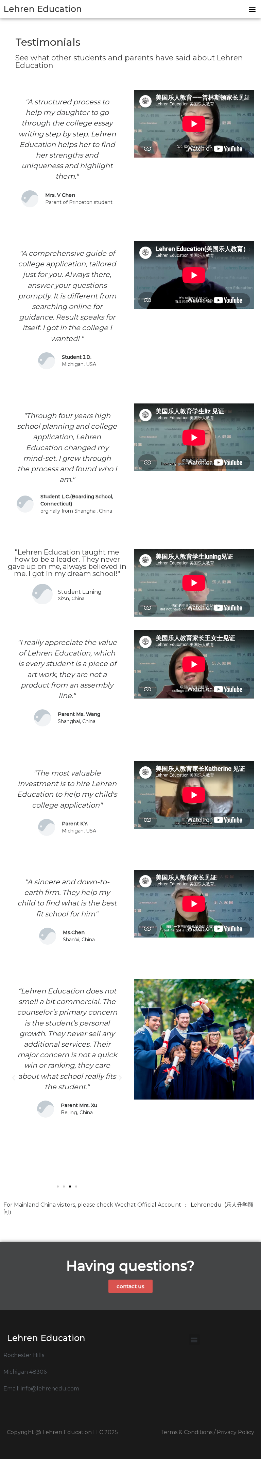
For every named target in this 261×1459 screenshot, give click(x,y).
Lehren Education (42, 9)
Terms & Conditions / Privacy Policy (207, 1432)
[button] (252, 9)
